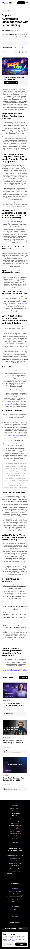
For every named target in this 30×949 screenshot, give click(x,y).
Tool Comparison (15, 893)
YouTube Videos (15, 861)
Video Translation (15, 813)
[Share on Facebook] (23, 52)
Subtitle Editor (15, 838)
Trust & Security (15, 906)
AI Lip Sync (15, 815)
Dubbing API (14, 883)
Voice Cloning (15, 821)
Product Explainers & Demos (15, 850)
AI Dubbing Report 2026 (13, 896)
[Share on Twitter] (16, 52)
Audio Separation (13, 825)
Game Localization (7, 873)
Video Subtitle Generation (15, 835)
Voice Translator (15, 823)
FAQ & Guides (14, 901)
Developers (14, 865)
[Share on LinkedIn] (19, 52)
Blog (15, 912)
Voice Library (13, 828)
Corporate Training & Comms (15, 855)
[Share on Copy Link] (26, 52)
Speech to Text (14, 833)
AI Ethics (15, 904)
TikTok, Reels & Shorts (15, 863)
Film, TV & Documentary (15, 871)
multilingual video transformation (13, 223)
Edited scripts (9, 404)
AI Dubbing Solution (15, 922)
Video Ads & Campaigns (15, 848)
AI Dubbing (15, 810)
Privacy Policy (11, 940)
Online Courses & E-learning (15, 853)
